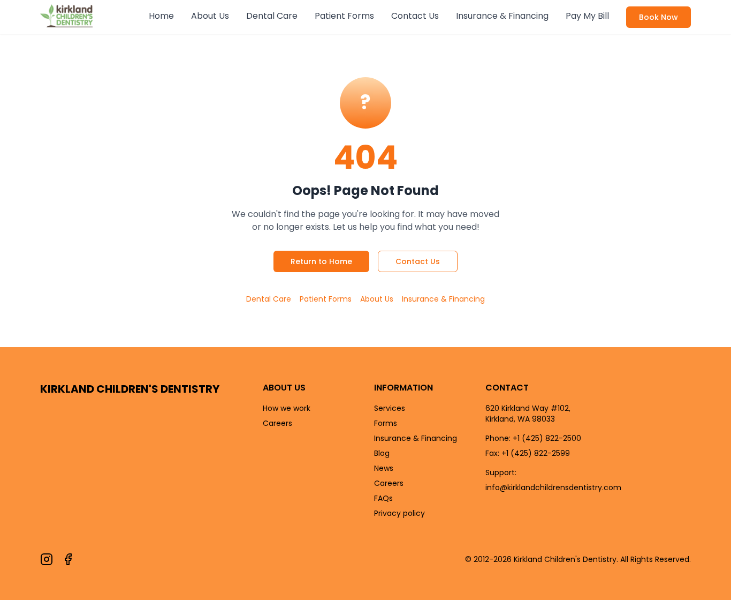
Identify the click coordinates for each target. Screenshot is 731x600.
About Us (210, 16)
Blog (382, 453)
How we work (286, 408)
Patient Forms (344, 16)
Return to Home (321, 261)
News (383, 468)
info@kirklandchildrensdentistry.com (553, 487)
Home (161, 16)
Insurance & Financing (502, 16)
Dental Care (272, 16)
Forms (385, 423)
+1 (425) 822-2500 (547, 438)
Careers (277, 423)
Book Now (658, 17)
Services (389, 408)
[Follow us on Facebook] (68, 559)
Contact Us (415, 16)
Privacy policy (399, 513)
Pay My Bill (587, 16)
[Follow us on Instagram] (46, 559)
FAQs (383, 498)
